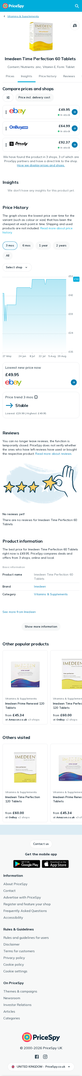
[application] (41, 317)
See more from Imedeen (19, 612)
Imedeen (40, 586)
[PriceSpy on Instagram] (45, 1056)
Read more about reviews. (53, 454)
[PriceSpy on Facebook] (36, 1056)
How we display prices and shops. (41, 165)
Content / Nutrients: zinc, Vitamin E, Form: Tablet (41, 67)
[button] (8, 97)
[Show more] (6, 112)
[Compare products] (74, 25)
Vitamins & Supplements (23, 16)
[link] (25, 687)
